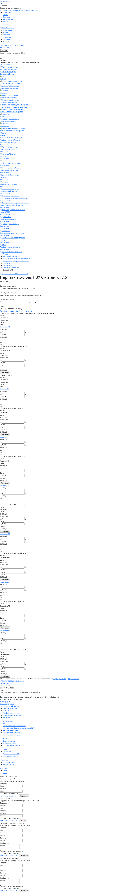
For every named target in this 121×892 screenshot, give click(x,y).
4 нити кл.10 (4, 437)
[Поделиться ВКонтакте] (1, 695)
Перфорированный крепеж (13, 713)
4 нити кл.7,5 (4, 485)
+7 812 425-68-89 (6, 681)
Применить (5, 373)
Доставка (6, 17)
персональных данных (8, 796)
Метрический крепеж (11, 706)
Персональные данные (11, 745)
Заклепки (6, 717)
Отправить (24, 856)
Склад (5, 773)
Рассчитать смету (25, 311)
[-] (1, 332)
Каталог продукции (7, 704)
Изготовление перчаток (12, 733)
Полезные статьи (9, 762)
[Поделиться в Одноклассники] (3, 695)
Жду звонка (24, 796)
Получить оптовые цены (9, 311)
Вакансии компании (10, 741)
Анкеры (6, 711)
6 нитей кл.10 (5, 630)
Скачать (23, 821)
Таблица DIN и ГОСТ (10, 764)
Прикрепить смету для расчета (11, 851)
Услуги (5, 15)
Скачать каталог (6, 65)
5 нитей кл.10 (5, 534)
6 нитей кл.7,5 (5, 327)
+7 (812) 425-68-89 (6, 10)
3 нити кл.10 (4, 389)
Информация (8, 19)
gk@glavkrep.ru (19, 10)
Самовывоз (7, 752)
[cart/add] (1, 450)
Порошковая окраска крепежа (14, 726)
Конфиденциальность (11, 743)
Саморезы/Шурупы (10, 708)
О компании (7, 12)
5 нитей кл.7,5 (5, 582)
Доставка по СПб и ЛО (11, 754)
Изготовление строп (10, 730)
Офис (5, 770)
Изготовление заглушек (12, 735)
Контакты (6, 24)
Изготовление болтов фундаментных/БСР (18, 728)
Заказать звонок (31, 10)
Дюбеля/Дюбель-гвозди (12, 715)
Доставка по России (10, 756)
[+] (25, 332)
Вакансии (6, 22)
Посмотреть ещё (6, 721)
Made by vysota (5, 702)
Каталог (4, 50)
